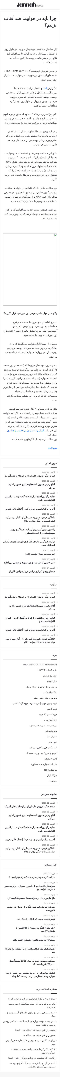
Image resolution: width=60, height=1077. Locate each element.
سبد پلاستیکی (51, 731)
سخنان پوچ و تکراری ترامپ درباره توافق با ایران (31, 998)
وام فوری (53, 780)
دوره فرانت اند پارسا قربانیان (43, 725)
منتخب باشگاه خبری (46, 989)
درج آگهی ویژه (50, 720)
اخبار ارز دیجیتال (49, 675)
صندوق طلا (52, 736)
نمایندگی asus (50, 769)
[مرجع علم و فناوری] (30, 4)
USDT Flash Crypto (47, 670)
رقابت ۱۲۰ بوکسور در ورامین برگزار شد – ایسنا (31, 1058)
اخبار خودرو (52, 681)
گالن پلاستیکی (50, 758)
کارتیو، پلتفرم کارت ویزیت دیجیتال (41, 753)
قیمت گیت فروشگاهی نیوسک (43, 747)
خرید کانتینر (52, 708)
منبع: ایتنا (52, 448)
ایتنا (45, 88)
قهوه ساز (53, 742)
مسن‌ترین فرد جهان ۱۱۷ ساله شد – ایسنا (35, 1030)
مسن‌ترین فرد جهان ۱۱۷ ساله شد (38, 1035)
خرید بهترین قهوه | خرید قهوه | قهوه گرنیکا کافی (35, 703)
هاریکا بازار (52, 775)
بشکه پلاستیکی (50, 692)
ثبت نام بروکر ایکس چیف (45, 697)
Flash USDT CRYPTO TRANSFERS (40, 664)
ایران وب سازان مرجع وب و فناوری (25, 430)
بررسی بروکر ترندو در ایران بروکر (41, 686)
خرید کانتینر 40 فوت (48, 714)
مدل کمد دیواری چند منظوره (44, 764)
